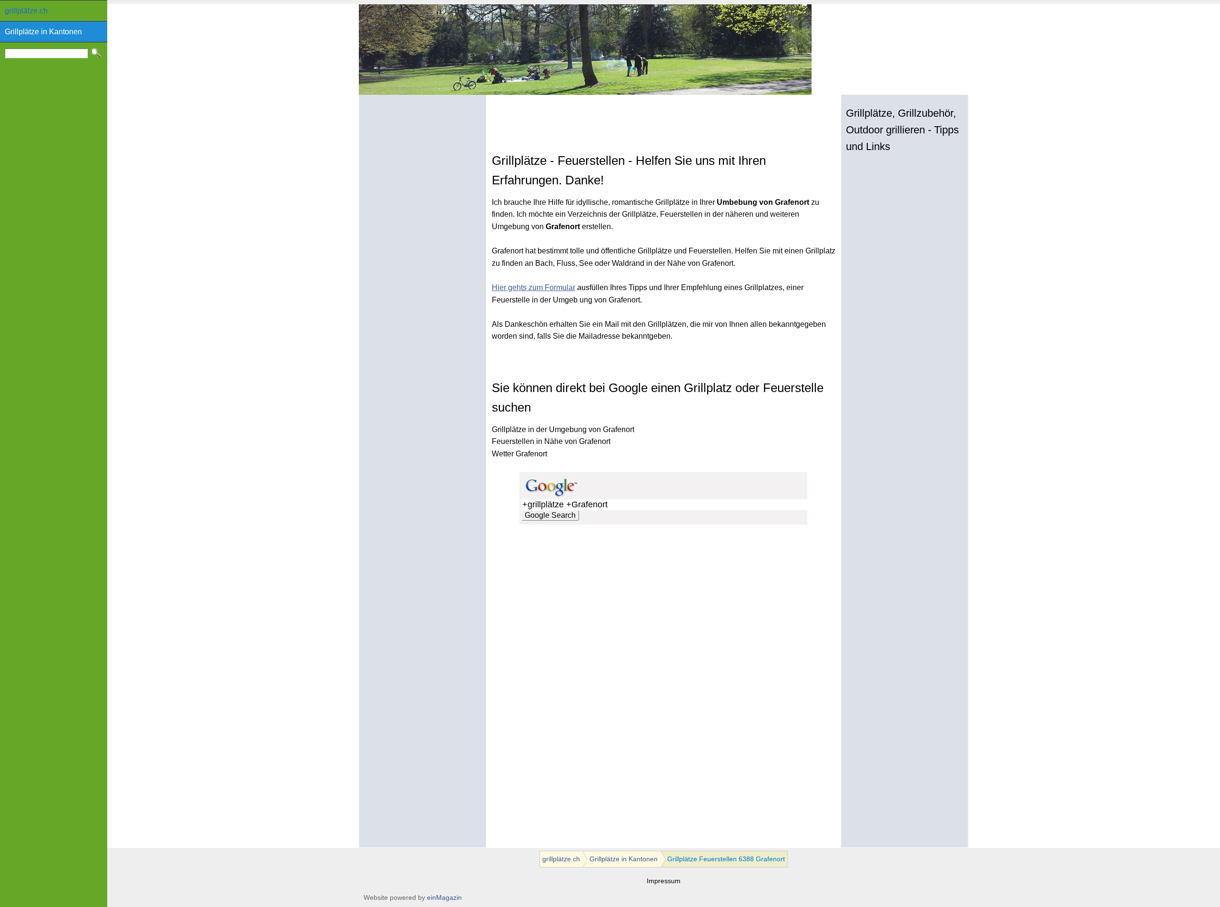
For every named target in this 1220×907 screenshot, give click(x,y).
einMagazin (444, 897)
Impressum (664, 881)
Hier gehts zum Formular (533, 287)
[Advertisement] (603, 132)
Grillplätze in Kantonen (43, 32)
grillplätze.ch (26, 11)
